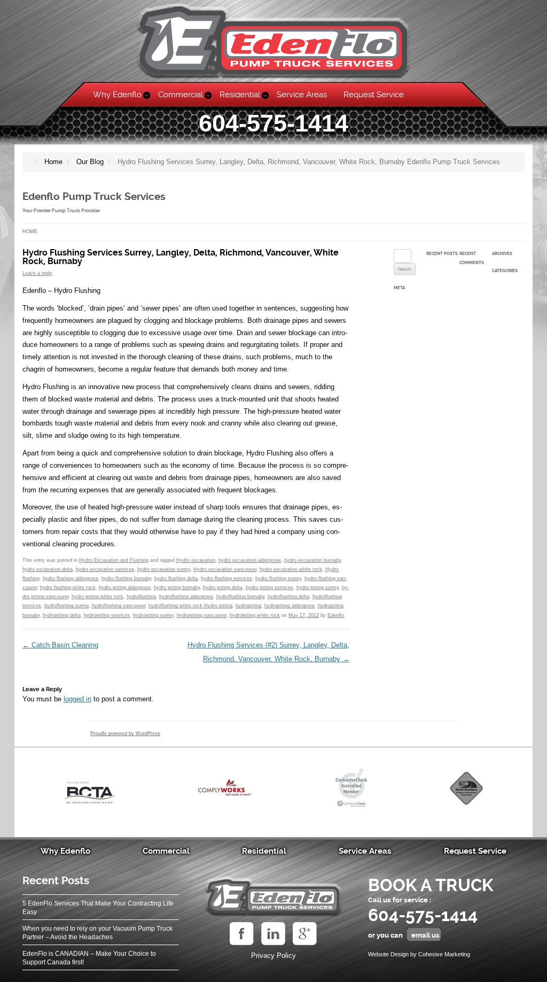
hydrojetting (248, 605)
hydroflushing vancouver (118, 605)
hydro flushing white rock (68, 587)
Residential (240, 94)
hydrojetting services (107, 615)
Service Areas (302, 94)
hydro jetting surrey (317, 587)
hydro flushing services (226, 578)
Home (29, 231)
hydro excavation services (105, 569)
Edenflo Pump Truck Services (94, 197)
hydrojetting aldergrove (289, 605)
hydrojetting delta (62, 615)
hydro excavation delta (47, 569)
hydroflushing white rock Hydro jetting (190, 605)
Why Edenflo (117, 94)
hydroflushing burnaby (240, 596)
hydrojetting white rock (255, 615)
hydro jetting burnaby (177, 587)
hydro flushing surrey (278, 578)
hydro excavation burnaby (312, 560)
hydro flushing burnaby (126, 578)
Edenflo (335, 615)
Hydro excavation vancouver (224, 569)
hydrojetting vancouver (201, 615)
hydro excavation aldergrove (249, 560)
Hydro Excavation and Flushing (114, 560)
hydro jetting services (269, 587)
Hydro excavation (195, 560)
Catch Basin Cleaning (60, 645)
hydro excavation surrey (163, 569)
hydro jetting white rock (97, 596)
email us (425, 935)
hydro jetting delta (223, 587)
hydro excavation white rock (291, 569)
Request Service (373, 94)
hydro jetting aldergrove (125, 587)
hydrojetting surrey (153, 615)
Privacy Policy (273, 956)
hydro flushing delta (176, 578)
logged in (77, 699)
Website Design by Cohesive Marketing (419, 954)
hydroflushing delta (288, 596)
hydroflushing (141, 596)
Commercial (180, 94)
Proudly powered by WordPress (125, 733)
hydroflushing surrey (66, 605)
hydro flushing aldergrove (70, 578)
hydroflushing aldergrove (186, 596)
